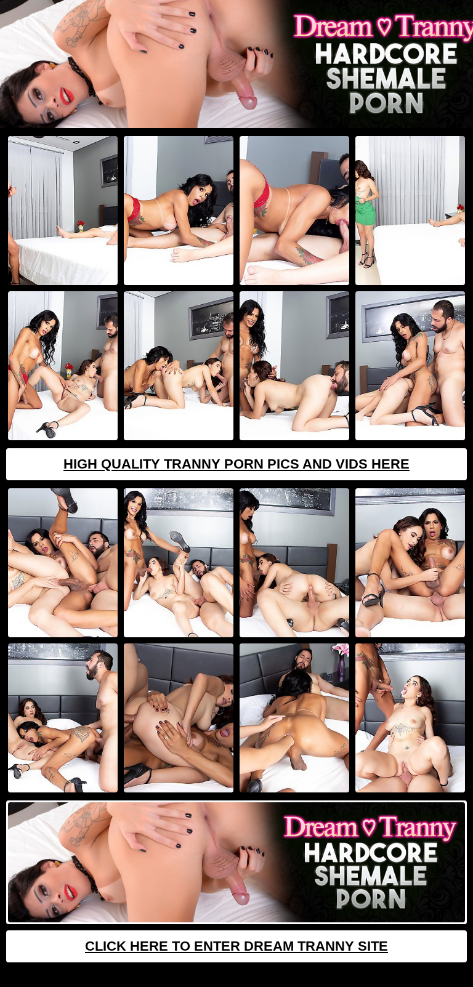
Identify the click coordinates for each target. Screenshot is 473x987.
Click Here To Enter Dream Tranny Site (236, 946)
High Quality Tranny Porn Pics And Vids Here (236, 464)
